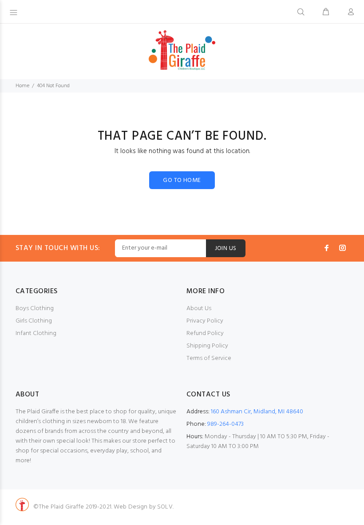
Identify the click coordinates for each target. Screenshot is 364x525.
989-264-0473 (225, 424)
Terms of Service (208, 358)
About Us (198, 308)
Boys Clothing (35, 308)
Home (22, 85)
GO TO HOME (182, 180)
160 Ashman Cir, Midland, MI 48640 (257, 412)
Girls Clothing (34, 321)
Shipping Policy (207, 346)
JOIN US (226, 248)
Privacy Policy (204, 321)
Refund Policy (205, 333)
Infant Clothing (36, 333)
